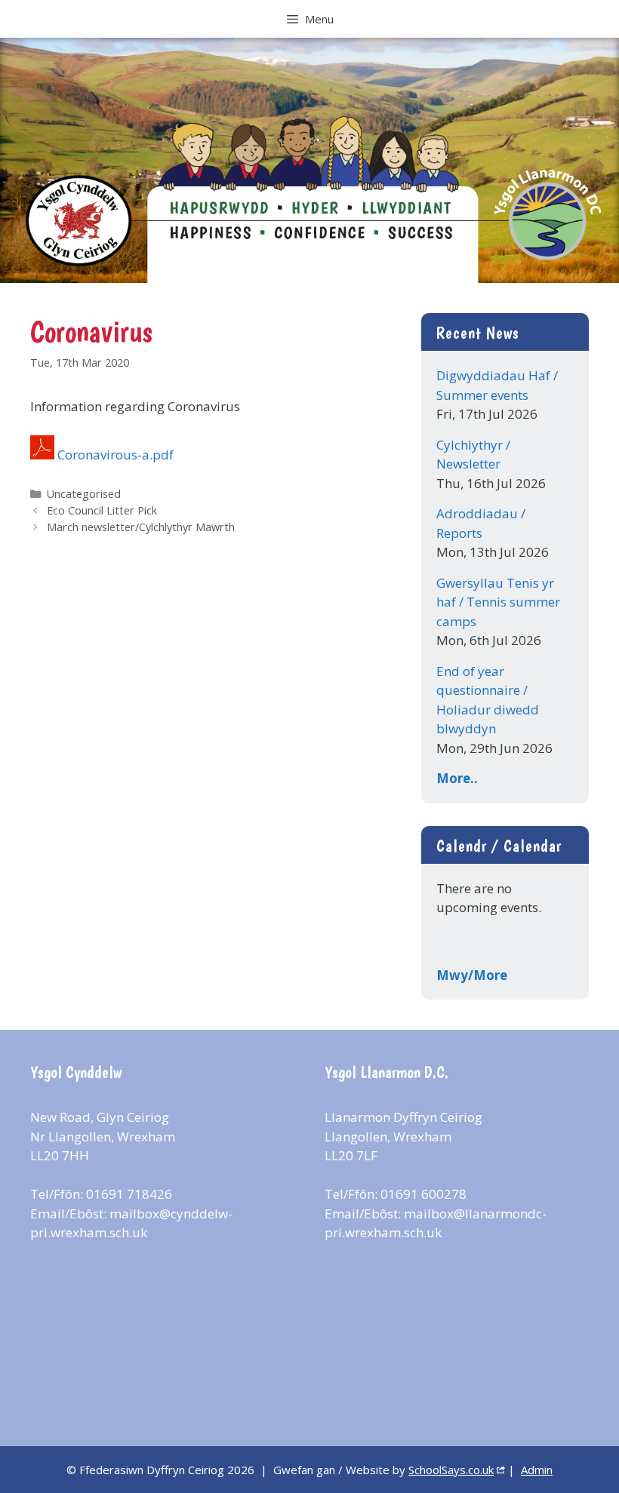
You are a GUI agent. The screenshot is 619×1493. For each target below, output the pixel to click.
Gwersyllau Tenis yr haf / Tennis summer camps (498, 602)
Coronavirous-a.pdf (115, 454)
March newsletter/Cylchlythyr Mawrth (141, 527)
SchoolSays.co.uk (451, 1469)
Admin (537, 1469)
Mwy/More (471, 975)
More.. (457, 778)
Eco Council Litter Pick (102, 510)
